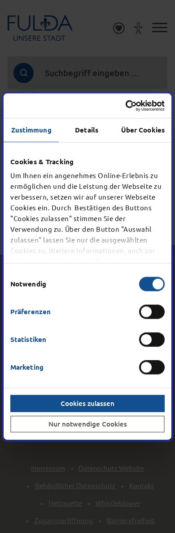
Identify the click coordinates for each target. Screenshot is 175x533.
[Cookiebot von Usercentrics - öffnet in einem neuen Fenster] (126, 105)
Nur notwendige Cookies (87, 423)
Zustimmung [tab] (31, 129)
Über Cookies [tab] (143, 129)
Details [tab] (86, 129)
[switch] (152, 311)
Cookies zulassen (87, 403)
